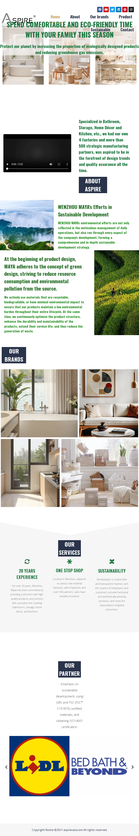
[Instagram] (131, 9)
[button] (6, 767)
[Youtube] (106, 9)
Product (125, 16)
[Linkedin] (118, 9)
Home (55, 16)
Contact (127, 29)
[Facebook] (100, 9)
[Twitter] (112, 9)
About (75, 16)
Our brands (99, 16)
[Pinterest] (125, 9)
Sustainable (100, 29)
